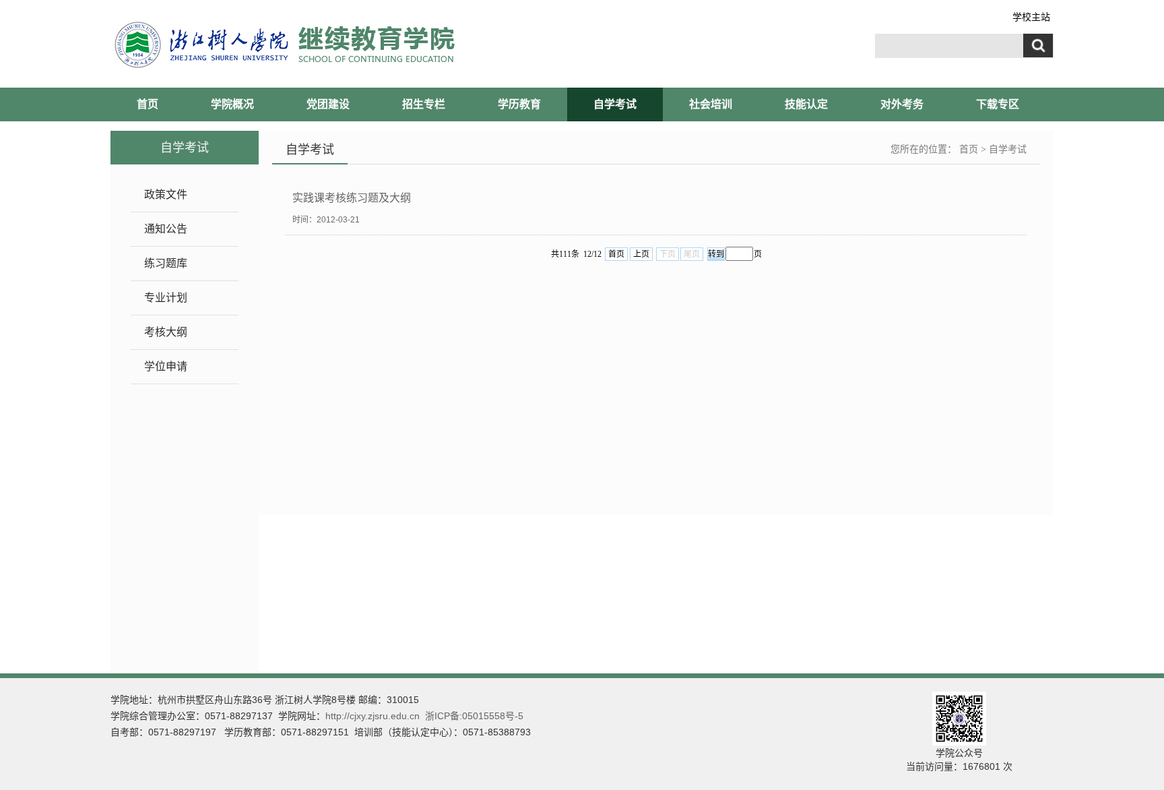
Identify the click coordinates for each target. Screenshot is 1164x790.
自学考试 (615, 104)
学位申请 (165, 366)
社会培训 (710, 104)
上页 (641, 254)
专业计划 (165, 297)
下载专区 (997, 104)
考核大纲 (165, 332)
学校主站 (1031, 16)
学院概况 (232, 104)
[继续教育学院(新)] (360, 44)
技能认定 (806, 104)
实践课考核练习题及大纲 (351, 198)
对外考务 (902, 104)
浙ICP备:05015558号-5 (474, 715)
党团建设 (328, 104)
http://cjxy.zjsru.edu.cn (372, 715)
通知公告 (165, 229)
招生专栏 (423, 104)
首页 (147, 104)
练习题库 (165, 263)
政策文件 (165, 194)
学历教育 (519, 104)
